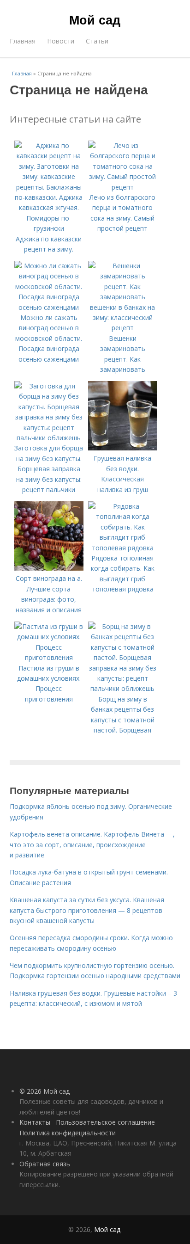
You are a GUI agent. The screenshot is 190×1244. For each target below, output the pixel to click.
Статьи (97, 41)
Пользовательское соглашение (105, 1122)
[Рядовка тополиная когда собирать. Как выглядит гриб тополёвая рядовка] (122, 547)
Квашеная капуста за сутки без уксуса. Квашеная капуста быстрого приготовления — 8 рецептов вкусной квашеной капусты (87, 910)
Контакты (34, 1122)
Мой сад (94, 19)
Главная (23, 41)
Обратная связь (44, 1163)
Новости (60, 41)
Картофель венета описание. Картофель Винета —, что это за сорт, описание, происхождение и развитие (92, 844)
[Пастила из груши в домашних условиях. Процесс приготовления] (48, 657)
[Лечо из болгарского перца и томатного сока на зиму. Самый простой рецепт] (122, 187)
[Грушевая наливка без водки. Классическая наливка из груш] (122, 447)
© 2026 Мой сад (44, 1091)
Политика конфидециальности (67, 1132)
